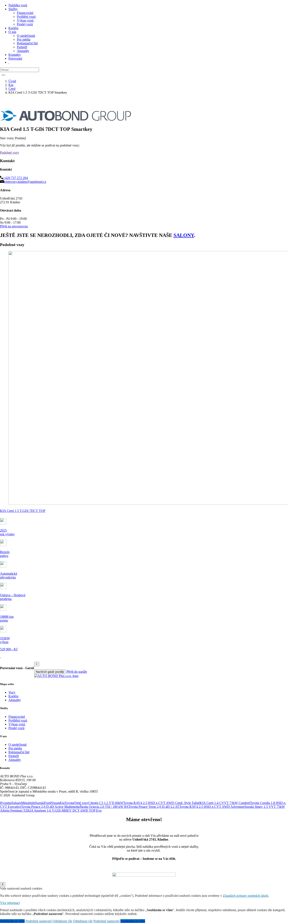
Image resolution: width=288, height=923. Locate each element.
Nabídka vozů (17, 5)
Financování (25, 13)
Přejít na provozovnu (14, 226)
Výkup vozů (25, 20)
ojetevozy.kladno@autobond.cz (25, 181)
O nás (12, 32)
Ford (47, 803)
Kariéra (13, 28)
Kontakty (14, 54)
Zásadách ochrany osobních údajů (245, 895)
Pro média (23, 39)
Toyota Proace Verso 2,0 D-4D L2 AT (153, 806)
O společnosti (26, 35)
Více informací (10, 903)
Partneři (22, 47)
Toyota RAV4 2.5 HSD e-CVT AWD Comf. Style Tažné (161, 803)
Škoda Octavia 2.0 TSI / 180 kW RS (103, 806)
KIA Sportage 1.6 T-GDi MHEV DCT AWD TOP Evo (64, 810)
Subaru (16, 803)
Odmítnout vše (62, 921)
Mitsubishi (28, 803)
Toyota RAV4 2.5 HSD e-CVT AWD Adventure (212, 806)
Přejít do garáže (76, 671)
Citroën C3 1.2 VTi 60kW (105, 803)
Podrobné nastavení (39, 921)
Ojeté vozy (81, 803)
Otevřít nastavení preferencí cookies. (24, 799)
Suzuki (39, 803)
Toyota (69, 803)
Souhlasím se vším (12, 921)
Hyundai (6, 803)
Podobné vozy (9, 152)
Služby (13, 9)
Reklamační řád (27, 43)
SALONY (184, 235)
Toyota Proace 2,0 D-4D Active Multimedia (50, 806)
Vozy (11, 692)
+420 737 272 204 (15, 178)
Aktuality (23, 51)
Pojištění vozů (26, 16)
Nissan (55, 803)
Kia (62, 803)
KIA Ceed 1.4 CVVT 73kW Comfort (225, 803)
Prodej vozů (25, 24)
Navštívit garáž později (50, 671)
